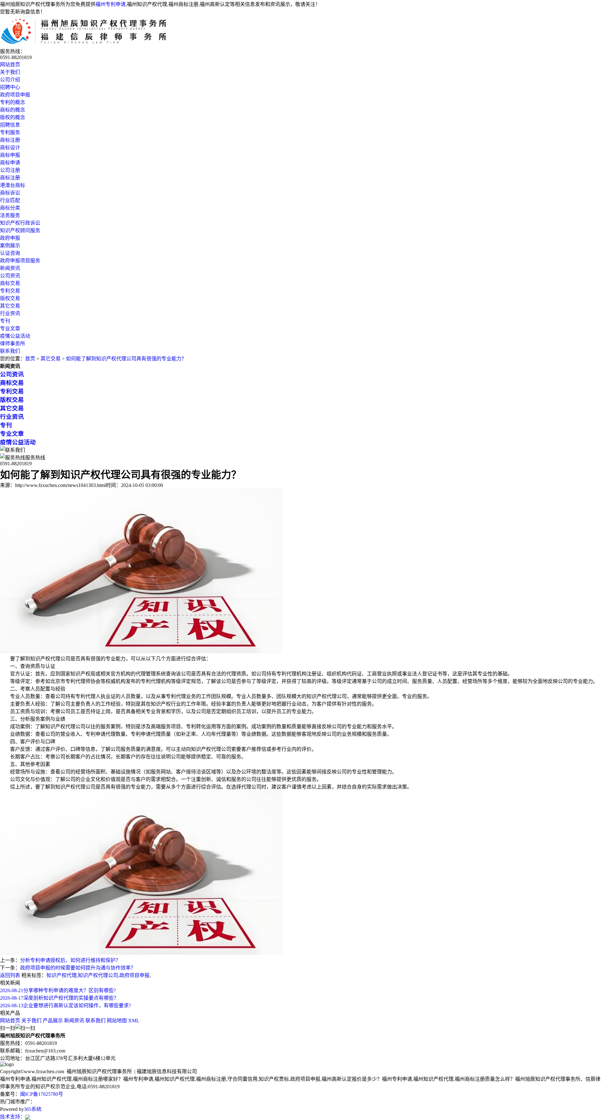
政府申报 (10, 238)
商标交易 (10, 283)
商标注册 (10, 140)
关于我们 (10, 72)
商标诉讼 (10, 192)
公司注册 (10, 170)
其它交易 (10, 306)
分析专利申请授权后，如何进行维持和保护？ (70, 960)
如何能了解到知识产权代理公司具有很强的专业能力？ (126, 358)
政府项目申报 (15, 94)
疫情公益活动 (15, 336)
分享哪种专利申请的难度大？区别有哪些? (58, 990)
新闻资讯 (10, 268)
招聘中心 (10, 87)
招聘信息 (10, 125)
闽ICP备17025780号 (41, 1094)
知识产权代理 (61, 975)
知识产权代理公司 (98, 975)
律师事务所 (12, 343)
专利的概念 (12, 102)
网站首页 (10, 64)
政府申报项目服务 (20, 260)
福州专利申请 (110, 4)
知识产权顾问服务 (20, 230)
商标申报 (10, 155)
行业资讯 (10, 313)
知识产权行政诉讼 (20, 223)
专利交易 (10, 290)
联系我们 (10, 351)
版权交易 (10, 298)
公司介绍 (10, 79)
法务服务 (10, 215)
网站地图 (117, 1020)
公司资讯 (10, 275)
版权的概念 (12, 117)
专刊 (5, 321)
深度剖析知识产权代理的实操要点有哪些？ (59, 998)
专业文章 (10, 328)
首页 (30, 358)
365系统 (32, 1109)
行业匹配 (10, 200)
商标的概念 (12, 109)
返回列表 (10, 975)
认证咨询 (10, 253)
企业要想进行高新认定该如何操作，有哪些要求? (65, 1005)
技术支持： (12, 1116)
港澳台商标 (12, 185)
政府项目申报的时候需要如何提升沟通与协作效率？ (78, 967)
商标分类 (10, 207)
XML (133, 1020)
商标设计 (10, 147)
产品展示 (53, 1020)
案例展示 (10, 245)
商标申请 (10, 162)
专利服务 (10, 132)
